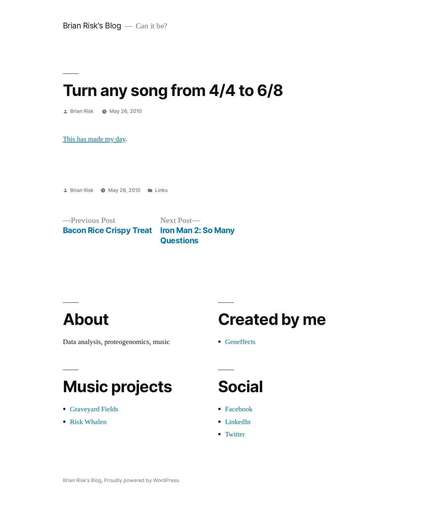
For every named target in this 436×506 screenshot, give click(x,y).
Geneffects (240, 341)
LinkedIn (238, 421)
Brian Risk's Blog (92, 25)
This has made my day (94, 139)
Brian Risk (82, 111)
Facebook (238, 409)
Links (161, 190)
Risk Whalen (88, 421)
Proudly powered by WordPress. (142, 480)
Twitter (235, 434)
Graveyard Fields (94, 409)
